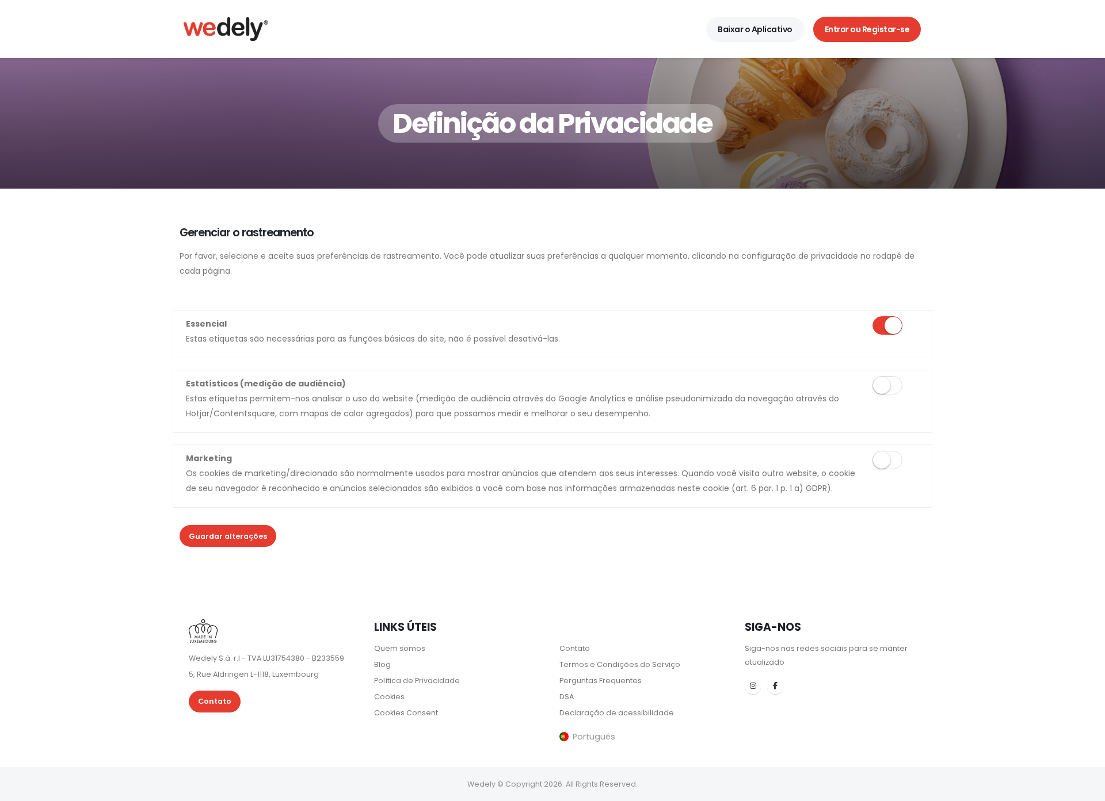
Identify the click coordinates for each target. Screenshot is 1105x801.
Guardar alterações (228, 536)
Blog (382, 664)
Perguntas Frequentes (600, 680)
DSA (566, 697)
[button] (587, 736)
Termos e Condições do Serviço (619, 664)
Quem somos (399, 648)
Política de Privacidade (417, 680)
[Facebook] (775, 686)
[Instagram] (753, 686)
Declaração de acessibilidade (616, 713)
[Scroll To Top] (1084, 788)
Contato (214, 701)
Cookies (389, 697)
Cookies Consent (406, 713)
